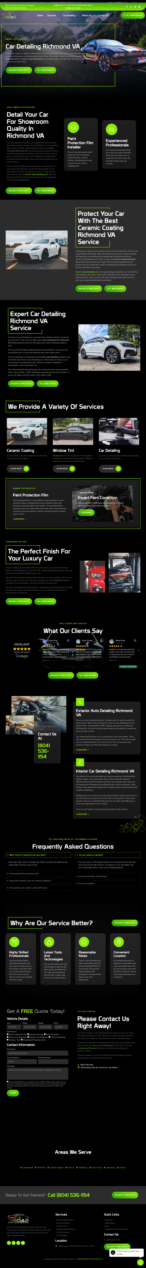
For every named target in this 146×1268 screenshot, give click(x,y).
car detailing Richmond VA (88, 1048)
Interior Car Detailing (17, 1037)
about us (32, 365)
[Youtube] (139, 7)
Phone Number (44, 1058)
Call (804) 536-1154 (69, 1195)
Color (56, 1023)
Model (41, 1023)
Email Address (13, 1058)
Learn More (16, 469)
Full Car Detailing (58, 1037)
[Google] (135, 7)
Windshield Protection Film (34, 1040)
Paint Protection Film (17, 1034)
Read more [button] (46, 660)
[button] (138, 650)
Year (9, 1023)
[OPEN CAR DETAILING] (77, 15)
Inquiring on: (12, 1032)
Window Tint (14, 1040)
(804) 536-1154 (44, 751)
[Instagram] (131, 7)
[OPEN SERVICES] (57, 15)
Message (10, 1066)
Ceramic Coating (36, 1034)
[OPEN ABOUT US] (93, 15)
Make (24, 1023)
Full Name (11, 1049)
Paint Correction (52, 1034)
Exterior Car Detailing (38, 1037)
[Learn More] (26, 468)
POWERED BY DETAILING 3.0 (89, 1259)
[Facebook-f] (127, 7)
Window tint (58, 455)
